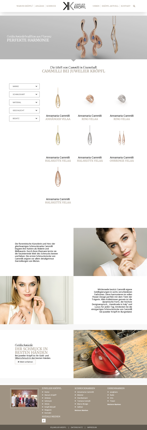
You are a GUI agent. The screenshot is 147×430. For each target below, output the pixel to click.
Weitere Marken (81, 410)
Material (17, 102)
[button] (134, 6)
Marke (16, 86)
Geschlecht (18, 110)
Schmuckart (19, 94)
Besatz (16, 118)
